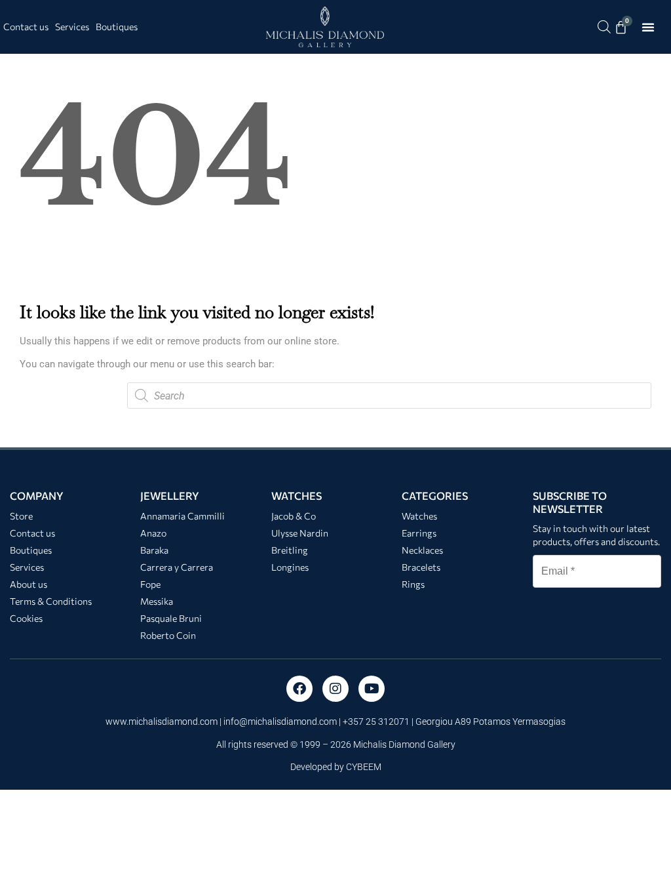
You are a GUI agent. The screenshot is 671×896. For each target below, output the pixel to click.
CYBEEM (363, 767)
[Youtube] (371, 689)
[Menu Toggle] (648, 26)
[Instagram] (335, 689)
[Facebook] (299, 689)
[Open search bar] (604, 26)
